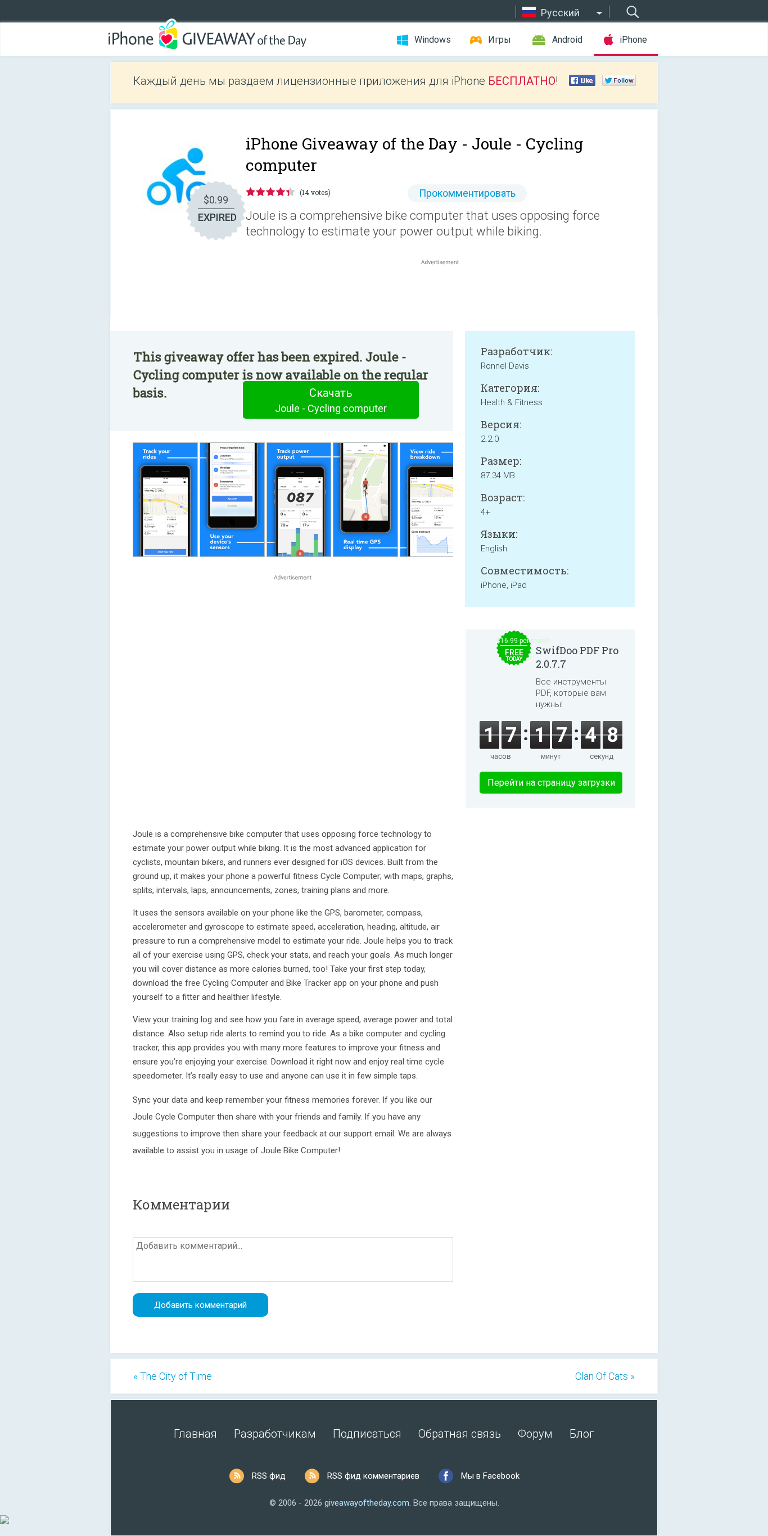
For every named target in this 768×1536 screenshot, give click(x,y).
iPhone (633, 39)
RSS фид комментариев (373, 1476)
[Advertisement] (446, 294)
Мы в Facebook (490, 1476)
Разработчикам (275, 1433)
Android (567, 39)
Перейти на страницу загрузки (551, 782)
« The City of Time (172, 1376)
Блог (582, 1433)
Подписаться (367, 1433)
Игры (499, 39)
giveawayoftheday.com (366, 1503)
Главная (195, 1433)
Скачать (331, 400)
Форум (535, 1433)
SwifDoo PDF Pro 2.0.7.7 (577, 657)
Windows (432, 39)
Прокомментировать (467, 193)
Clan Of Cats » (605, 1376)
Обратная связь (459, 1433)
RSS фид (269, 1476)
